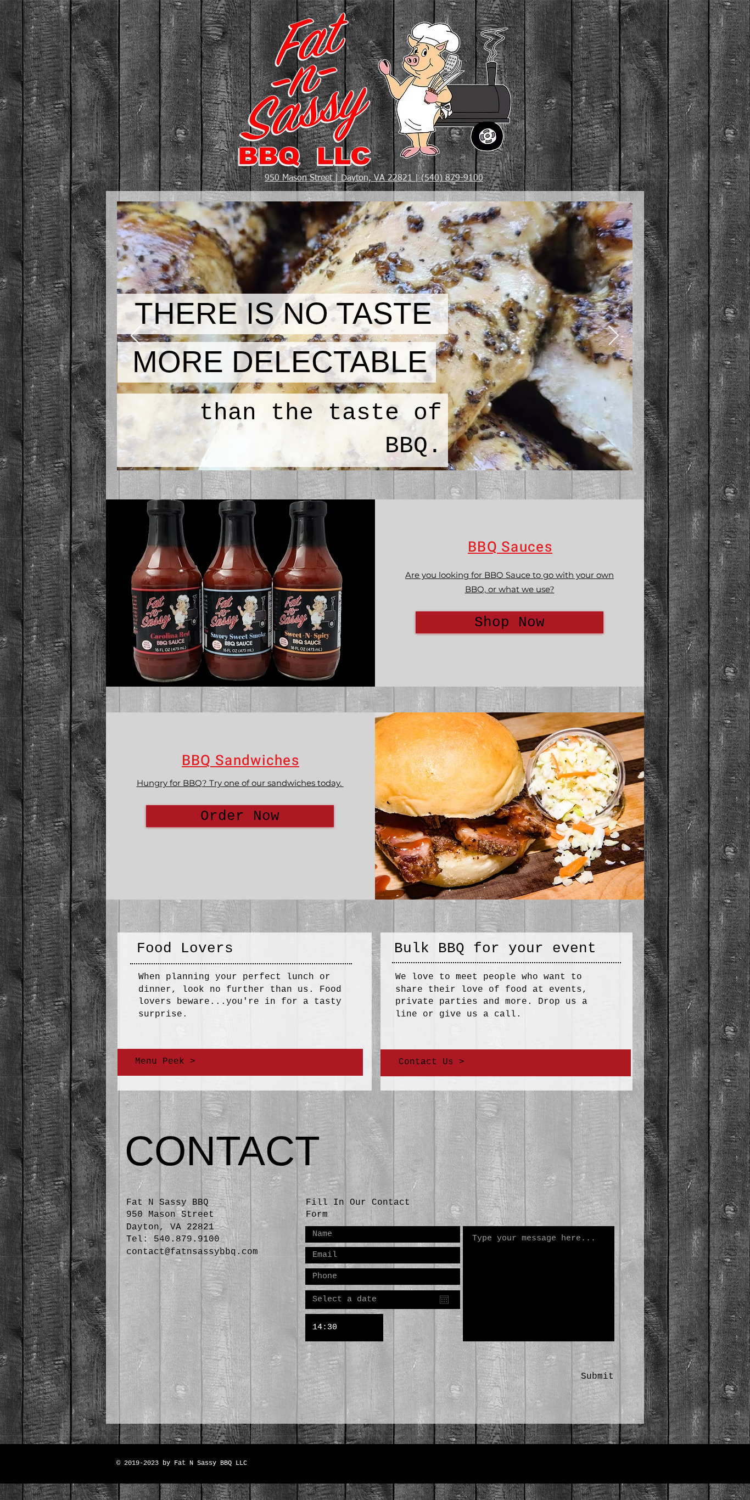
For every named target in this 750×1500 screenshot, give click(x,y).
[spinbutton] (344, 1327)
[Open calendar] (444, 1299)
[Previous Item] (136, 336)
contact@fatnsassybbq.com (192, 1252)
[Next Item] (613, 336)
